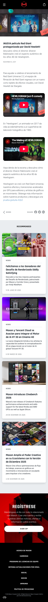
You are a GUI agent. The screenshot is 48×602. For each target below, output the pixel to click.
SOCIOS (24, 578)
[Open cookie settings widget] (4, 597)
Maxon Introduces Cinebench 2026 (21, 396)
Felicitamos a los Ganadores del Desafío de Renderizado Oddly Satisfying (23, 270)
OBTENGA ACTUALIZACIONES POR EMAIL (24, 567)
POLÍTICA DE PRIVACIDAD (24, 589)
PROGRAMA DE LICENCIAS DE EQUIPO (24, 561)
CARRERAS (24, 556)
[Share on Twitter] (39, 212)
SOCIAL (24, 572)
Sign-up (24, 529)
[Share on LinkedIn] (43, 212)
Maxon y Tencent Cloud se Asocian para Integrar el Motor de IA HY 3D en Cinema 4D (22, 334)
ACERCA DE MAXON (24, 550)
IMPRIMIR (24, 583)
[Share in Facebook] (35, 212)
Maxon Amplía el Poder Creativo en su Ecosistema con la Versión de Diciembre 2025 (23, 458)
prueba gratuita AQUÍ (13, 200)
